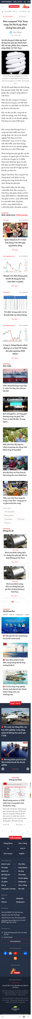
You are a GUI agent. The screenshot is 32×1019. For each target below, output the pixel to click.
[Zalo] (25, 953)
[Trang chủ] (2, 12)
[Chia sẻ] (28, 1017)
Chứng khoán (6, 1)
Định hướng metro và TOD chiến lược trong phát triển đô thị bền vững (13, 800)
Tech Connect (8, 854)
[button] (26, 600)
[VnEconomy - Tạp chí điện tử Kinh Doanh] (15, 838)
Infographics (19, 614)
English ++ (22, 854)
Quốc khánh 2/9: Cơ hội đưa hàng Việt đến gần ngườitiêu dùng (15, 243)
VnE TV (29, 1)
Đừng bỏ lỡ (8, 531)
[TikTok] (20, 953)
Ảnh (2, 898)
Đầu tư (15, 11)
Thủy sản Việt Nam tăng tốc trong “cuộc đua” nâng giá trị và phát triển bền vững (14, 500)
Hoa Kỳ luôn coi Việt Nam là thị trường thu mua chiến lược (15, 474)
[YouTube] (15, 953)
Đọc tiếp (7, 366)
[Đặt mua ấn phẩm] (25, 6)
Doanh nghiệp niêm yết (9, 256)
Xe (25, 1)
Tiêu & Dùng (17, 1)
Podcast (11, 614)
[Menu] (2, 1017)
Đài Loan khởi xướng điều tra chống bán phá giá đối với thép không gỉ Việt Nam (15, 555)
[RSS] (15, 958)
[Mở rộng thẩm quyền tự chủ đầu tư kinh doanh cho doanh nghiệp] (13, 748)
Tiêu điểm (8, 11)
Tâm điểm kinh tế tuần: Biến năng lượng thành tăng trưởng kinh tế (14, 661)
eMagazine (28, 614)
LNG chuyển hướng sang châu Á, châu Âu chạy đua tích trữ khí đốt (15, 388)
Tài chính (22, 11)
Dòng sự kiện (15, 778)
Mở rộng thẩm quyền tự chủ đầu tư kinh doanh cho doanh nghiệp (13, 760)
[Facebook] (5, 953)
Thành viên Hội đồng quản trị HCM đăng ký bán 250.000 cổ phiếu (15, 279)
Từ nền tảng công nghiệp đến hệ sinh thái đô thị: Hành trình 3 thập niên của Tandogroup (14, 690)
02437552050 (8, 937)
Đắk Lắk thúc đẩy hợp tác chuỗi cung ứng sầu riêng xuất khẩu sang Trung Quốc (15, 447)
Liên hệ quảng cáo (15, 941)
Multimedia (9, 610)
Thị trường (6, 220)
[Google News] (24, 1017)
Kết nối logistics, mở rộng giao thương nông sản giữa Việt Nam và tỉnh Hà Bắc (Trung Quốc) (15, 418)
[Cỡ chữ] (20, 1017)
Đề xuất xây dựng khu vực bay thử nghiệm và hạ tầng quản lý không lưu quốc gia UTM (14, 730)
